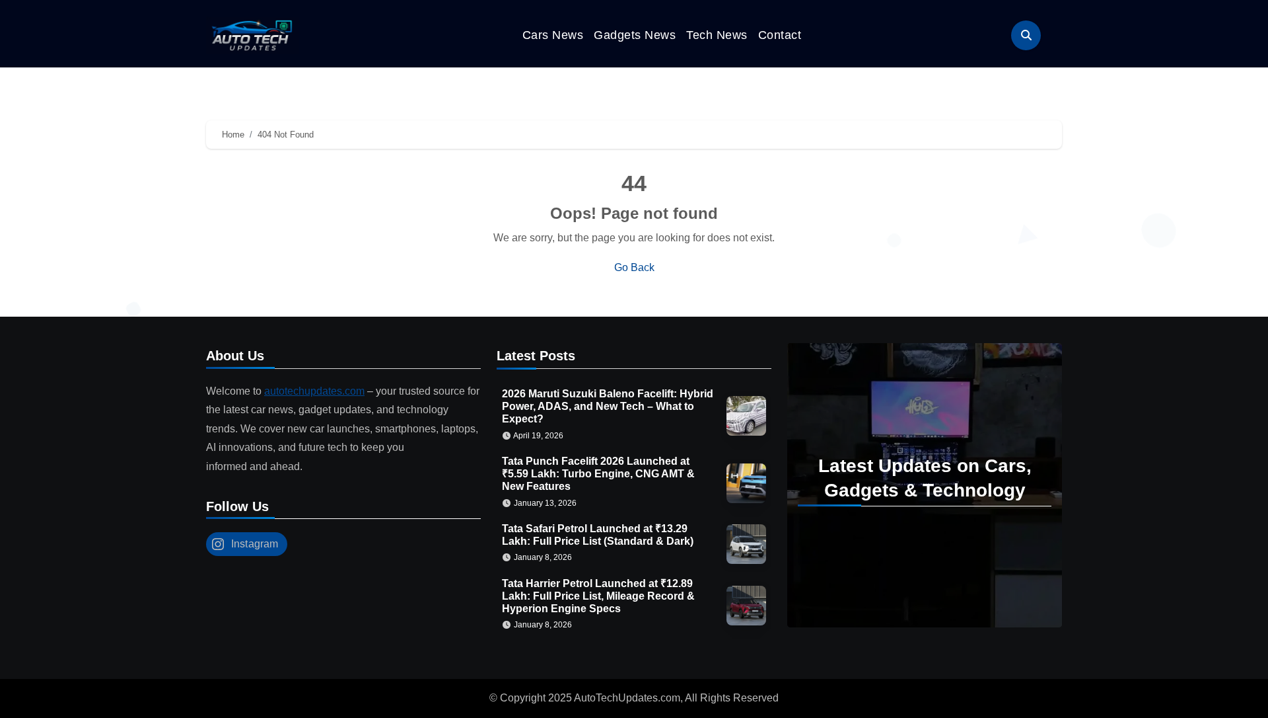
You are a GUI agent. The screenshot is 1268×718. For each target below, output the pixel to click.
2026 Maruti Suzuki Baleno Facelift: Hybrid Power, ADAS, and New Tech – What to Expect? (607, 406)
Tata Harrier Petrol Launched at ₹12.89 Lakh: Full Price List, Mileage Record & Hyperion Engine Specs (598, 596)
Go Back (634, 267)
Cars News (553, 35)
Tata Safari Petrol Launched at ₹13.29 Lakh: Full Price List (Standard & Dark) (597, 535)
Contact (780, 35)
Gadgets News (635, 35)
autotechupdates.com (314, 391)
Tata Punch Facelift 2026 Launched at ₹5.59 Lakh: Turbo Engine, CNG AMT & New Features (598, 474)
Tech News (717, 35)
